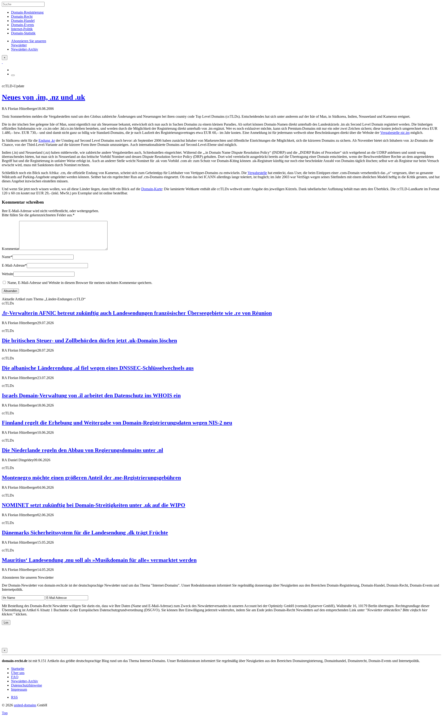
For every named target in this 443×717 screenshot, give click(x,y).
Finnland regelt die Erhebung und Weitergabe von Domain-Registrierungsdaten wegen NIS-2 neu (117, 423)
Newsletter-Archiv (24, 681)
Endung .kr (47, 140)
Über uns (17, 673)
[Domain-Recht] (2, 62)
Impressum (19, 689)
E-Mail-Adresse (14, 265)
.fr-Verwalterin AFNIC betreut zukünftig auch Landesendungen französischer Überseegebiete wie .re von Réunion (137, 313)
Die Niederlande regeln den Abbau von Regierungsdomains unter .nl (82, 450)
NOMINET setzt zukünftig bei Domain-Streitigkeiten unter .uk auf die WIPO (93, 505)
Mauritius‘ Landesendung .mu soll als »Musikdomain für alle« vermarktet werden (99, 560)
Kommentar (10, 249)
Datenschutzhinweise (26, 685)
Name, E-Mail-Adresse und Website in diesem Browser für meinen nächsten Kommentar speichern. (79, 283)
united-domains (25, 705)
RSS (14, 697)
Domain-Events (22, 25)
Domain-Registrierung (27, 12)
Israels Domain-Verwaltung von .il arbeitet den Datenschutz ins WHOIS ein (91, 395)
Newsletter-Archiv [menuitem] (24, 49)
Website (7, 274)
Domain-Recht (22, 16)
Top (5, 713)
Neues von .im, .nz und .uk (43, 97)
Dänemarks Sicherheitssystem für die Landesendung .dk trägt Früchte (85, 533)
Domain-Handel (23, 21)
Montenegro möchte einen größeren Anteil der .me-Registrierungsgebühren (91, 478)
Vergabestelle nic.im (395, 133)
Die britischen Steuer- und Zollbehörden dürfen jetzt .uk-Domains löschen (89, 340)
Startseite (17, 669)
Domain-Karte (151, 189)
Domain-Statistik (23, 33)
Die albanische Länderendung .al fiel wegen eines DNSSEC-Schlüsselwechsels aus (98, 368)
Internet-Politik (22, 29)
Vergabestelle (257, 173)
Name (7, 257)
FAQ (14, 677)
